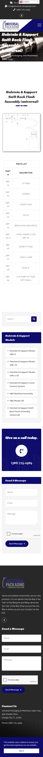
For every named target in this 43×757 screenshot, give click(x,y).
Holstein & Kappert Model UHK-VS (22, 363)
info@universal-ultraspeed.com (22, 6)
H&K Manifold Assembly (21, 394)
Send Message (16, 544)
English (25, 2)
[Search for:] (21, 319)
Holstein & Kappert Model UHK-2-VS (22, 374)
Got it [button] (21, 751)
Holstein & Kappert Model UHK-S (22, 352)
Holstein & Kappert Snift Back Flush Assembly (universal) (21, 411)
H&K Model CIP (17, 401)
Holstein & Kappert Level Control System (22, 384)
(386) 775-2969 (23, 10)
